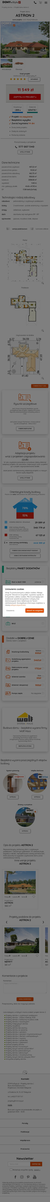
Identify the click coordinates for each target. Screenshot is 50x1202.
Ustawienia (10, 610)
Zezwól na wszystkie (35, 610)
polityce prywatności (18, 605)
